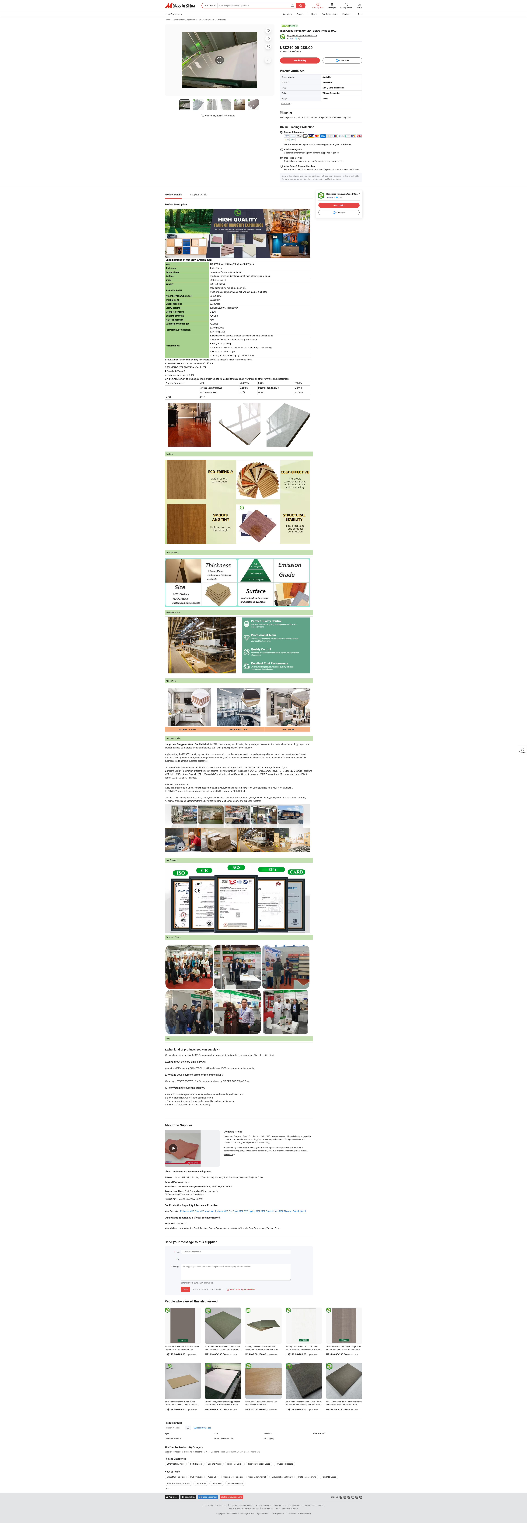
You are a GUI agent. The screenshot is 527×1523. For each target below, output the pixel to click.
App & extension (329, 14)
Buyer (299, 14)
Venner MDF (277, 1211)
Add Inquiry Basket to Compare (220, 115)
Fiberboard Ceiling (235, 1464)
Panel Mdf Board (329, 1477)
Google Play (188, 1497)
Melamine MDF (187, 1211)
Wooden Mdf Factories (233, 1477)
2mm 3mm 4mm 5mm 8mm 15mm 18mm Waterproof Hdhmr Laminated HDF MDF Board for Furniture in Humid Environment (303, 1404)
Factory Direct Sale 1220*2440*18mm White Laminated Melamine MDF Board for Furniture (304, 1349)
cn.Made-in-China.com (289, 1508)
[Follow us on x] (345, 1497)
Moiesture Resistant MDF (216, 1211)
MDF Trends (217, 1483)
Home (167, 19)
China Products (221, 1505)
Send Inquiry (300, 60)
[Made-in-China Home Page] (180, 6)
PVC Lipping (249, 1211)
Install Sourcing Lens (233, 1497)
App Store (171, 1497)
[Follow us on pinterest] (356, 1497)
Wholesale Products (263, 1505)
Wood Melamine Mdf (257, 1477)
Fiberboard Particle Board (259, 1464)
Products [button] (208, 5)
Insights (321, 1505)
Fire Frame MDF (236, 1211)
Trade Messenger (208, 1497)
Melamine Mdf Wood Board (178, 1483)
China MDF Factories (176, 1477)
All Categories (174, 14)
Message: (176, 1266)
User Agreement (278, 1513)
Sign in (359, 7)
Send (185, 1289)
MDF (258, 1211)
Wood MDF (213, 1477)
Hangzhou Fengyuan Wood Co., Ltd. (302, 35)
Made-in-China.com (252, 1508)
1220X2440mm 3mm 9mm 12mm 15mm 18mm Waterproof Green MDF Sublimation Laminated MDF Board (223, 1349)
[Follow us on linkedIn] (360, 1497)
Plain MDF (199, 1211)
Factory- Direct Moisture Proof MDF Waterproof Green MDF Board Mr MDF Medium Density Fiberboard (261, 1349)
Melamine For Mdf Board (282, 1477)
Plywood (288, 1211)
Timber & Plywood (206, 19)
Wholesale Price (280, 1505)
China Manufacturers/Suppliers (241, 1505)
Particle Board (299, 1211)
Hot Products (208, 1505)
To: (178, 1259)
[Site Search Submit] (300, 5)
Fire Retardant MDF (173, 1438)
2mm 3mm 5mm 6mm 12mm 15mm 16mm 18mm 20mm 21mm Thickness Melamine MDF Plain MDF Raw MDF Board (183, 1404)
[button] (292, 5)
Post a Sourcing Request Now (241, 1289)
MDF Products (196, 1477)
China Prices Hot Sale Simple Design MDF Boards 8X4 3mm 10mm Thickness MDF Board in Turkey (343, 1349)
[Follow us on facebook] (341, 1497)
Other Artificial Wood (175, 1464)
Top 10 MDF (201, 1483)
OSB (216, 1433)
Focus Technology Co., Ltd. (244, 1513)
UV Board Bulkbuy (235, 1483)
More (167, 1488)
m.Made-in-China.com (270, 1508)
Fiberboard (221, 19)
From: (177, 1252)
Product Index (310, 1505)
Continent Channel (295, 1505)
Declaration (292, 1513)
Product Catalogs (203, 1427)
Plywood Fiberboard (284, 1464)
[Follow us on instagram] (348, 1497)
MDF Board (266, 1211)
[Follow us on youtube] (352, 1497)
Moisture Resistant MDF (224, 1438)
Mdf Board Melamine (307, 1477)
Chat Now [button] (344, 60)
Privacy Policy (305, 1513)
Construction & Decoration (184, 19)
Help (313, 14)
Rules (360, 14)
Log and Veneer (214, 1464)
